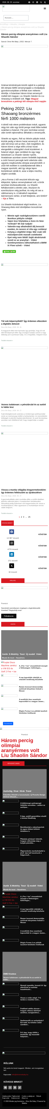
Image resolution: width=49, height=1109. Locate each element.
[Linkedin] (37, 2)
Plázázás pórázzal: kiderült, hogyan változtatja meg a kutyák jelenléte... (31, 841)
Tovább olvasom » (7, 340)
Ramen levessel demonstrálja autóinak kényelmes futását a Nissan (31, 689)
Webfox (24, 1103)
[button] (45, 8)
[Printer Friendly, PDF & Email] (9, 251)
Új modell (30, 654)
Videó (39, 654)
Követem (42, 534)
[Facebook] (29, 2)
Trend (28, 791)
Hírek (22, 791)
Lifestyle (21, 24)
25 (29, 517)
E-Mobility (14, 654)
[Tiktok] (19, 1087)
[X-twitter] (41, 2)
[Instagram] (33, 2)
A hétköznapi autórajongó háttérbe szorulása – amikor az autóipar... (32, 805)
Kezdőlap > (5, 24)
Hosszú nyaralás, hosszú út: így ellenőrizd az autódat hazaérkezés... (33, 987)
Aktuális (13, 24)
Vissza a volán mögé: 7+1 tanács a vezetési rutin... (30, 999)
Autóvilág (7, 791)
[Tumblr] (45, 2)
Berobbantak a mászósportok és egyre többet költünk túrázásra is (32, 829)
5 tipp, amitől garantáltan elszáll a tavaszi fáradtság (33, 817)
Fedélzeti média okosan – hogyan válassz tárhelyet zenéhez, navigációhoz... (30, 1011)
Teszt (22, 654)
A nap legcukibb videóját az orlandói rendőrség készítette (31, 679)
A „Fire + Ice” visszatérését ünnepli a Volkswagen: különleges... (33, 667)
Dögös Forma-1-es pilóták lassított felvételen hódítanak (33, 712)
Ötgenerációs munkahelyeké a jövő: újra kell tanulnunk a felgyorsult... (32, 853)
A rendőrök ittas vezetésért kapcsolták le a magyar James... (32, 700)
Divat (16, 791)
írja (4, 198)
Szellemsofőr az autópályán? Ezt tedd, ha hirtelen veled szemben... (32, 1022)
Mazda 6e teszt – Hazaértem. (13, 658)
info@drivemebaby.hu (20, 1074)
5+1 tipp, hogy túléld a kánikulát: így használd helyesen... (29, 1034)
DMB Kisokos (9, 974)
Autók (5, 654)
